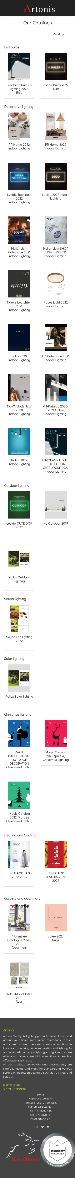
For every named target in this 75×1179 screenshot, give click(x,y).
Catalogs (58, 34)
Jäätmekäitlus (11, 1085)
